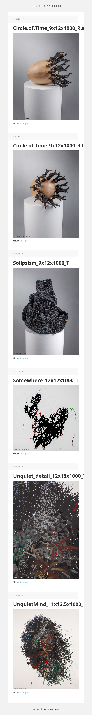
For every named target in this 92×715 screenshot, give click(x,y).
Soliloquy (24, 123)
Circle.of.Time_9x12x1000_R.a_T (51, 28)
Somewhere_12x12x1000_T (46, 380)
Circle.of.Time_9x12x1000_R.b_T (51, 145)
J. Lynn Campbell (46, 6)
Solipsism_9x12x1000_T (41, 262)
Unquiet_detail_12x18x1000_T (49, 475)
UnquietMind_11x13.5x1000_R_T (52, 604)
